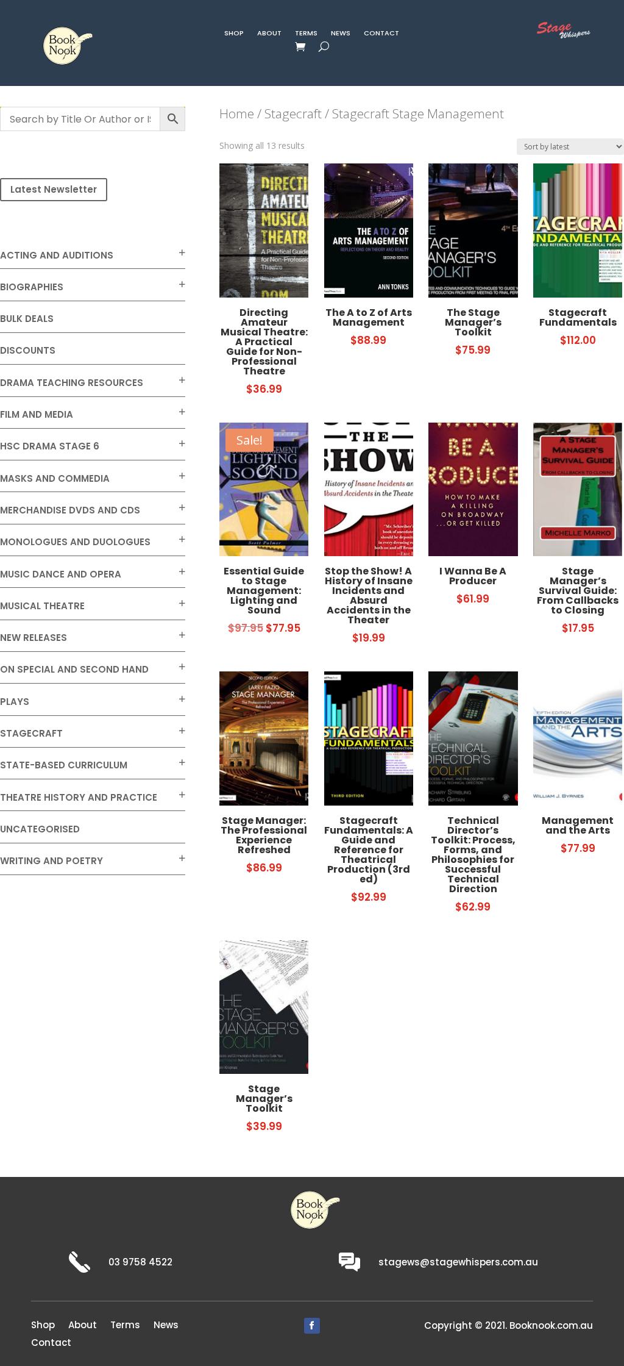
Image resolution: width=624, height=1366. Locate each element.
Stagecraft (31, 733)
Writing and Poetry (51, 860)
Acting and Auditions (56, 255)
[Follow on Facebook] (312, 1326)
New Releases (33, 637)
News (340, 34)
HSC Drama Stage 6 (49, 446)
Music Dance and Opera (60, 574)
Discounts (27, 350)
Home (236, 113)
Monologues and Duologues (75, 541)
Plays (14, 701)
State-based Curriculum (63, 765)
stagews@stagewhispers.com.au (458, 1262)
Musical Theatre (42, 605)
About (269, 34)
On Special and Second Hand (74, 669)
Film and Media (36, 414)
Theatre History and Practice (78, 797)
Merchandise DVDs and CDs (70, 510)
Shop (234, 34)
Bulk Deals (27, 318)
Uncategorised (40, 829)
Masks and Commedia (55, 478)
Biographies (31, 287)
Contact (381, 34)
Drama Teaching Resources (71, 382)
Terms (306, 34)
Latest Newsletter (53, 189)
